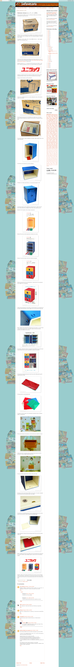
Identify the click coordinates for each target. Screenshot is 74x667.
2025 (48, 32)
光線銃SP (56, 124)
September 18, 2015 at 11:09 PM (27, 604)
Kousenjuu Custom (55, 140)
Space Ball (54, 145)
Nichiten (48, 131)
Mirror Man (56, 142)
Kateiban (57, 152)
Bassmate (48, 125)
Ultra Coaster (50, 162)
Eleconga (48, 127)
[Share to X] (29, 580)
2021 (48, 37)
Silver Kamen (56, 144)
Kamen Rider (49, 140)
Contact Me (51, 8)
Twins (57, 161)
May (49, 57)
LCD (53, 154)
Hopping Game (51, 152)
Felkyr (21, 604)
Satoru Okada (52, 158)
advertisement (48, 163)
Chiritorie (56, 136)
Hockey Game (54, 151)
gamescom (56, 133)
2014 (48, 63)
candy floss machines (22, 61)
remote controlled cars (54, 134)
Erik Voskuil (24, 622)
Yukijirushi (56, 162)
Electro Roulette (56, 150)
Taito (57, 160)
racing (47, 134)
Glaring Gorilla (48, 151)
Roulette (48, 132)
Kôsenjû (48, 141)
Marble (55, 154)
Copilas (53, 126)
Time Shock (54, 161)
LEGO (50, 141)
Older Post (42, 663)
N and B (52, 117)
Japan (54, 152)
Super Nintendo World (51, 160)
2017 (48, 43)
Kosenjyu (50, 153)
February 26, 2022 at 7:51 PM (32, 622)
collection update (52, 163)
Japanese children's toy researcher (25, 630)
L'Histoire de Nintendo (49, 154)
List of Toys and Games (42, 8)
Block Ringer (49, 136)
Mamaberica (52, 142)
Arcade (51, 118)
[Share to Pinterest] (31, 580)
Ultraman (50, 124)
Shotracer (50, 159)
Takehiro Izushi (48, 161)
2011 (48, 67)
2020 (48, 39)
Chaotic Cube (50, 126)
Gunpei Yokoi (50, 115)
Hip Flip (51, 151)
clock (53, 133)
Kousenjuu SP (54, 123)
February (49, 61)
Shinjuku (55, 158)
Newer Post (18, 663)
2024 (48, 33)
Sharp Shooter (51, 144)
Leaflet (55, 116)
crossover (56, 163)
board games (49, 120)
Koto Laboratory (54, 153)
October (49, 48)
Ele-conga (56, 126)
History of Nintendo (53, 127)
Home (30, 663)
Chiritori (53, 136)
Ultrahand (53, 162)
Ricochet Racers (48, 158)
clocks (33, 60)
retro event (48, 135)
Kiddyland (48, 153)
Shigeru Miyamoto (52, 132)
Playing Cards (53, 114)
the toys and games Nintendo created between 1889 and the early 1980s (52, 13)
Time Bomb (51, 161)
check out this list (50, 26)
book (54, 122)
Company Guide (55, 118)
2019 (48, 40)
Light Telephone (53, 141)
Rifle (57, 131)
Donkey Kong (48, 150)
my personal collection (51, 19)
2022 (48, 36)
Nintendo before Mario (22, 8)
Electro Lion (51, 150)
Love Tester (52, 122)
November (50, 47)
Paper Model (51, 131)
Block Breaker (52, 125)
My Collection (32, 8)
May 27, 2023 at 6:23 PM (30, 593)
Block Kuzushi (56, 135)
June (49, 55)
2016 (48, 44)
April (49, 58)
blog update (54, 115)
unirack (27, 581)
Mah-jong (49, 142)
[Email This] (27, 580)
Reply (21, 601)
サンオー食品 (52, 135)
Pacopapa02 (22, 616)
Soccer (51, 145)
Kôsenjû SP (48, 122)
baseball (51, 133)
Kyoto (57, 153)
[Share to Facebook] (30, 580)
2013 (48, 64)
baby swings (36, 60)
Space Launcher (53, 159)
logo (52, 124)
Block (52, 116)
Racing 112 (54, 131)
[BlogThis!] (28, 580)
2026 (48, 30)
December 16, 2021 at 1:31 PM (28, 616)
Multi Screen (48, 143)
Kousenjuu (50, 123)
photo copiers (41, 60)
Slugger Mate (48, 145)
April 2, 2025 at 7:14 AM (34, 630)
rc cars (50, 134)
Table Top (55, 160)
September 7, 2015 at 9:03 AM (29, 586)
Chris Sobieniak (22, 586)
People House (53, 143)
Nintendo (24, 581)
